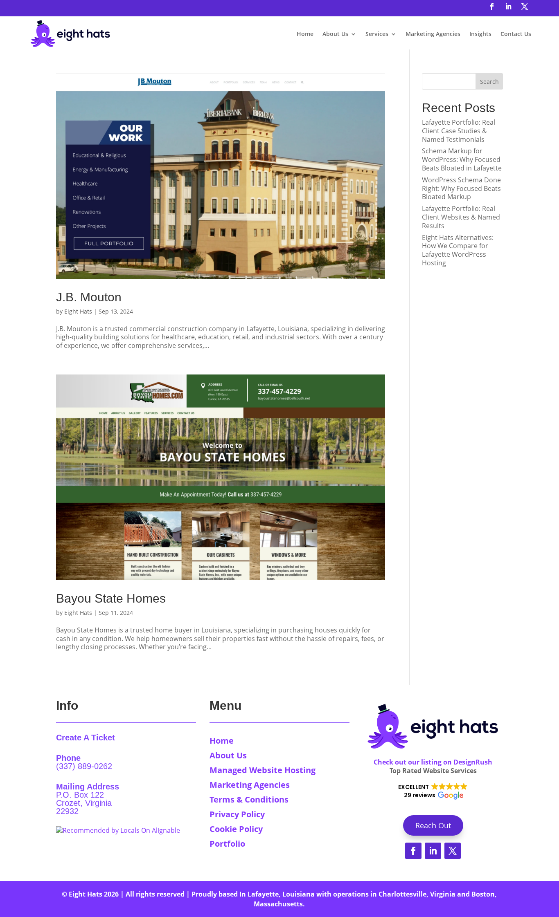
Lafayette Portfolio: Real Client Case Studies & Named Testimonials (458, 131)
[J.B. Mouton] (220, 176)
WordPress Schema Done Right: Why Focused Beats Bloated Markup (461, 188)
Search (489, 81)
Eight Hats (78, 311)
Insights (480, 34)
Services (376, 34)
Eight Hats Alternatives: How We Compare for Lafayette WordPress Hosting (458, 250)
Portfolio (227, 843)
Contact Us (515, 34)
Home (305, 34)
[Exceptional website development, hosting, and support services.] (70, 34)
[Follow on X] (524, 6)
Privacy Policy (237, 814)
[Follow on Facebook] (491, 6)
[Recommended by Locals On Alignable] (118, 830)
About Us (335, 34)
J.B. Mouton (89, 297)
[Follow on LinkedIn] (508, 6)
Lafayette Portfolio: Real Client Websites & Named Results (461, 217)
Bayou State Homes (111, 598)
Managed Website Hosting (263, 770)
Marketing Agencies (433, 34)
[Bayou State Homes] (220, 477)
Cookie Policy (236, 828)
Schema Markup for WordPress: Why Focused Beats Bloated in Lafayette (462, 159)
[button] (433, 791)
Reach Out (433, 825)
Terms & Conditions (249, 799)
